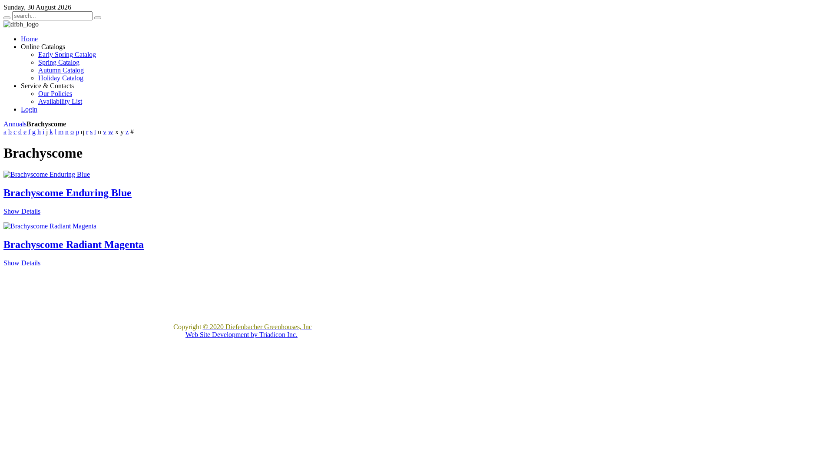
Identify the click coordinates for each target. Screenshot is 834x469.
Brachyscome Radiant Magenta (73, 244)
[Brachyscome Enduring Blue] (46, 174)
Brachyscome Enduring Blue (67, 192)
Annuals (14, 124)
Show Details (21, 211)
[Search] (6, 18)
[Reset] (97, 18)
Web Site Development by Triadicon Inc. (241, 334)
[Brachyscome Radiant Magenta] (49, 226)
